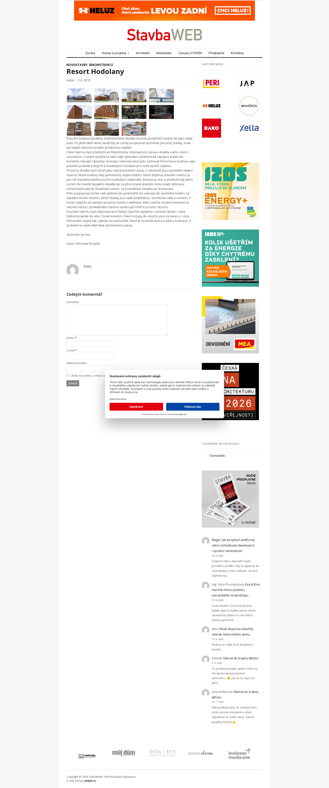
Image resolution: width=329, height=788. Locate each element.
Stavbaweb (217, 455)
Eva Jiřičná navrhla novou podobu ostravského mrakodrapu (236, 590)
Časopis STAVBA (190, 53)
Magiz (216, 540)
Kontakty (237, 53)
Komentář (72, 302)
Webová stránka (76, 363)
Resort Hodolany (95, 71)
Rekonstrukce (101, 65)
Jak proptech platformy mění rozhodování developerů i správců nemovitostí (233, 545)
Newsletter (164, 53)
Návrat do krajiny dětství (240, 658)
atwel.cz (90, 780)
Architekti (143, 53)
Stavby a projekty (114, 53)
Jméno (70, 338)
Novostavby (76, 65)
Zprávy (90, 53)
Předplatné (216, 53)
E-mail (70, 350)
